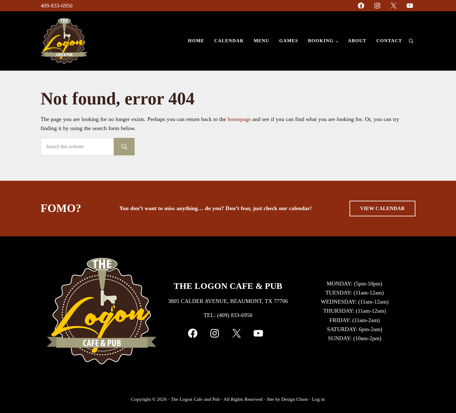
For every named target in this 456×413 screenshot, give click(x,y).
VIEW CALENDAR (382, 208)
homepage (239, 119)
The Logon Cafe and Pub (195, 399)
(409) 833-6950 (234, 315)
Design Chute (294, 399)
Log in (318, 399)
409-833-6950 (56, 6)
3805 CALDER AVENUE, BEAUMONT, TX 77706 (228, 301)
